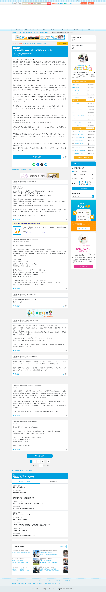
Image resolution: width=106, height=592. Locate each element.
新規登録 (85, 3)
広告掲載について (22, 583)
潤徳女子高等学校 (91, 119)
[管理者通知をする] (66, 157)
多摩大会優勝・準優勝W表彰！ (78, 115)
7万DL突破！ (60, 3)
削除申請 (54, 583)
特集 (40, 581)
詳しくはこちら (82, 228)
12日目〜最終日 (75, 87)
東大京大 (74, 581)
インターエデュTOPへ (18, 1)
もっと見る (88, 100)
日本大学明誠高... (91, 94)
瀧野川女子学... (92, 137)
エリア (74, 174)
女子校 (83, 184)
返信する (18, 219)
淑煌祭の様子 (75, 112)
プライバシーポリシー (38, 583)
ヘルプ (59, 583)
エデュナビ (44, 581)
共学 (82, 182)
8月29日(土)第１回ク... (80, 143)
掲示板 (17, 581)
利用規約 (29, 583)
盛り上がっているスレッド (26, 481)
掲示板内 (30, 3)
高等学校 (84, 171)
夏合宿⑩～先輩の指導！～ (77, 125)
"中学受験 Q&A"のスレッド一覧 (23, 169)
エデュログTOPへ (82, 157)
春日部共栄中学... (91, 87)
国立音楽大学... (92, 153)
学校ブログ (51, 581)
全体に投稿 (38, 157)
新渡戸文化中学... (91, 122)
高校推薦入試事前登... (79, 140)
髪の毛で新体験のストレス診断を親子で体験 (34, 43)
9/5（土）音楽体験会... (80, 150)
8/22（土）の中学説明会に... (78, 122)
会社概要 (14, 583)
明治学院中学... (92, 140)
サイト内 (25, 3)
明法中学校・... (92, 150)
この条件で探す (84, 188)
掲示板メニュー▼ (89, 0)
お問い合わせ (48, 583)
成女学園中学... (92, 134)
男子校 (89, 182)
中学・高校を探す (24, 581)
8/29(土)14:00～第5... (79, 134)
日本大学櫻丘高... (91, 84)
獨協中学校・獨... (91, 106)
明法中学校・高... (91, 115)
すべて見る (62, 546)
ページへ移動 (46, 465)
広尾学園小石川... (91, 109)
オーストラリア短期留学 (77, 109)
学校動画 (79, 581)
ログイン (92, 3)
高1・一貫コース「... (76, 90)
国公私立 (75, 178)
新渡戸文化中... (92, 147)
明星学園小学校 (92, 131)
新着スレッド (53, 481)
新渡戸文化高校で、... (79, 147)
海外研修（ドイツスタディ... (78, 106)
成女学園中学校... (91, 125)
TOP (13, 581)
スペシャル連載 (33, 581)
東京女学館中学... (91, 103)
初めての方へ (69, 3)
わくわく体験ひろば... (79, 131)
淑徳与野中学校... (91, 112)
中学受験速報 (67, 581)
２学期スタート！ (76, 119)
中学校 (16, 477)
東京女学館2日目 (75, 103)
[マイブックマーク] (63, 219)
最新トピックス (59, 581)
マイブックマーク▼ (79, 0)
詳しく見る (82, 266)
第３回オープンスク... (76, 94)
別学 (89, 184)
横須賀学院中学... (91, 90)
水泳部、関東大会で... (76, 97)
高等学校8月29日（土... (80, 137)
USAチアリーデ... (75, 84)
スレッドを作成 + (62, 43)
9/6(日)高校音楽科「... (79, 153)
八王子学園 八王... (91, 97)
